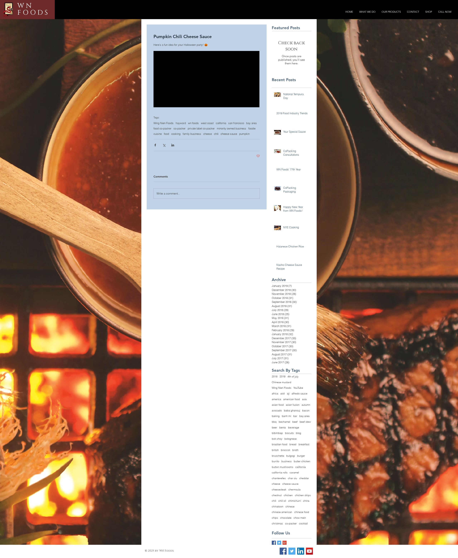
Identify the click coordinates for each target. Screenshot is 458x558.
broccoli (285, 450)
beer (274, 427)
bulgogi (290, 455)
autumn (306, 404)
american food (291, 399)
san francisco (236, 123)
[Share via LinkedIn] (172, 145)
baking (276, 416)
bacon (306, 410)
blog (298, 433)
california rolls (280, 472)
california (221, 123)
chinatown (277, 506)
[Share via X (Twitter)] (164, 145)
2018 (274, 376)
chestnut (277, 495)
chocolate (285, 517)
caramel (294, 472)
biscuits (289, 433)
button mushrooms (282, 467)
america (276, 399)
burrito (275, 461)
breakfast (304, 444)
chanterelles (279, 478)
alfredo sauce (299, 393)
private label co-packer (201, 128)
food (166, 134)
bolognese (290, 438)
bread (292, 444)
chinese (290, 506)
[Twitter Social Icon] (291, 551)
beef (295, 421)
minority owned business (231, 128)
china (306, 500)
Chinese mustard (281, 382)
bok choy (277, 438)
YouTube (298, 387)
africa (275, 393)
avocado (277, 410)
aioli (282, 393)
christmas (277, 523)
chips (275, 517)
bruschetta (278, 455)
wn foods (193, 123)
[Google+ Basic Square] (284, 543)
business (286, 461)
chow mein (300, 517)
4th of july (293, 376)
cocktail (303, 523)
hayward (181, 123)
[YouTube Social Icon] (309, 551)
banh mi (286, 416)
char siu (292, 478)
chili (216, 134)
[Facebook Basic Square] (274, 543)
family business (192, 134)
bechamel (284, 421)
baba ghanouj (292, 410)
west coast (207, 123)
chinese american (282, 512)
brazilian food (279, 444)
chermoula (294, 489)
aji (288, 393)
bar (295, 416)
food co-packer (162, 128)
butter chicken (302, 461)
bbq (274, 421)
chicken (288, 495)
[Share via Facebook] (155, 145)
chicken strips (303, 495)
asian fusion (292, 404)
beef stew (305, 421)
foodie (251, 128)
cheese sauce (229, 134)
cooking (176, 134)
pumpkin (244, 134)
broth (295, 450)
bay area (251, 123)
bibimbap (277, 433)
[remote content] (207, 79)
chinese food (301, 512)
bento (282, 427)
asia (304, 399)
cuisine (158, 134)
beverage (293, 427)
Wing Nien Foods (164, 123)
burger (301, 455)
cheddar (304, 478)
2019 (282, 376)
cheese (207, 134)
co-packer (180, 128)
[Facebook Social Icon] (283, 551)
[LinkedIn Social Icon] (300, 551)
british (275, 450)
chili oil (282, 500)
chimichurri (294, 500)
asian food (278, 404)
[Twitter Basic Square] (279, 543)
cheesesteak (279, 489)
